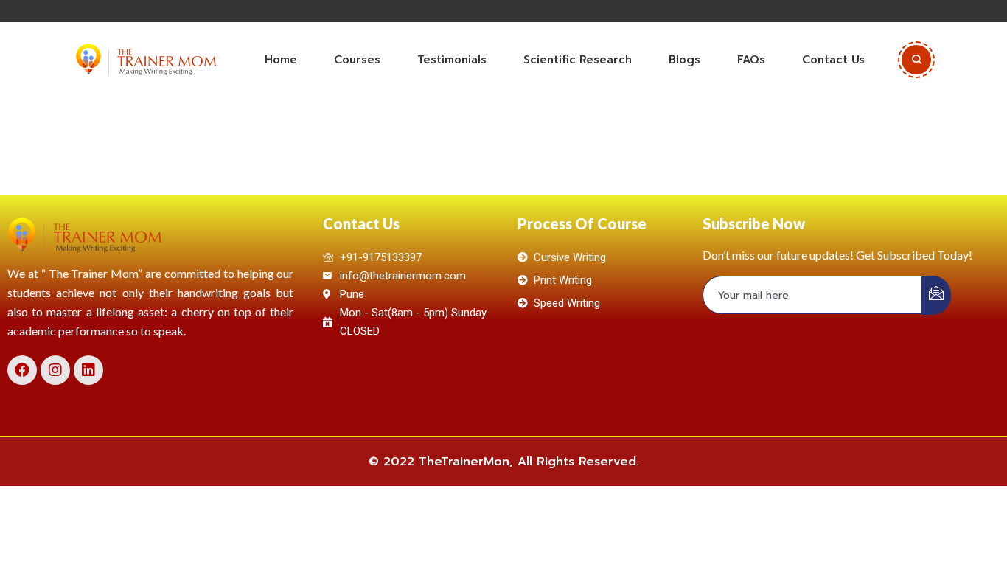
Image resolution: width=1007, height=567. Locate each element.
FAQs (751, 60)
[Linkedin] (88, 370)
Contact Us (833, 60)
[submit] (936, 295)
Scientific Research (577, 60)
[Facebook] (22, 370)
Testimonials (452, 60)
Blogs (684, 60)
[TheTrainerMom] (146, 59)
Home (281, 60)
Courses (357, 60)
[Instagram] (55, 370)
